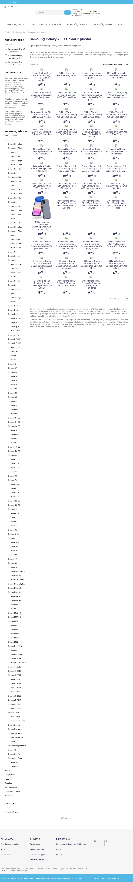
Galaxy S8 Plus (14, 281)
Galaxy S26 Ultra (15, 144)
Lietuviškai (12, 2)
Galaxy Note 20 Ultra (16, 571)
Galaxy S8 (12, 285)
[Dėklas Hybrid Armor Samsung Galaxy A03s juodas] (91, 69)
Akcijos (3, 849)
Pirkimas (35, 839)
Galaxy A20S (13, 542)
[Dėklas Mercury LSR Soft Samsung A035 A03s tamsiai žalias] (66, 163)
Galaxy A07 (12, 368)
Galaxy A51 (12, 522)
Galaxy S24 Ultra (15, 177)
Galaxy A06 (12, 389)
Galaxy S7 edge (14, 289)
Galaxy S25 (13, 173)
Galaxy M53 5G (14, 613)
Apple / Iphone (11, 136)
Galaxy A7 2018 (14, 667)
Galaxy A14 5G (14, 430)
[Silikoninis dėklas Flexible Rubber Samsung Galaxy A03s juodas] (41, 277)
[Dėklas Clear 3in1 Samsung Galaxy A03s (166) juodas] (66, 145)
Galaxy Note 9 (14, 592)
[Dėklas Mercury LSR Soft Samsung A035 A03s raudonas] (41, 180)
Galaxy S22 (13, 219)
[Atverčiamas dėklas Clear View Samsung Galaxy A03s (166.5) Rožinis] (116, 197)
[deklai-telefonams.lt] (11, 12)
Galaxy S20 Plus (15, 248)
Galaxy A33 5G (14, 455)
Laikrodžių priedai (102, 24)
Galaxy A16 (12, 385)
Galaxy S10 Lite (14, 264)
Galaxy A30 (12, 563)
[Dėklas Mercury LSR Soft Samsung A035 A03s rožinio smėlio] (91, 163)
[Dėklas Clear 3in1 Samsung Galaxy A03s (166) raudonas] (41, 145)
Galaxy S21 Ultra (15, 227)
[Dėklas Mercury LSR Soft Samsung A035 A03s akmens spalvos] (91, 180)
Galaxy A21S (13, 534)
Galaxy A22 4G (14, 505)
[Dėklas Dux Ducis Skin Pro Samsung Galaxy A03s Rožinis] (116, 238)
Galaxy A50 (12, 555)
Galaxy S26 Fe (14, 754)
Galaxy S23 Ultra (15, 194)
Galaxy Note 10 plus (16, 584)
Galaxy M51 (13, 621)
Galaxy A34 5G (14, 422)
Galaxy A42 (12, 488)
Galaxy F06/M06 (15, 654)
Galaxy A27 (12, 750)
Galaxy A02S (13, 513)
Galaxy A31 (12, 530)
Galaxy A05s (13, 410)
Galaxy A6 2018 (14, 671)
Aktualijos (7, 839)
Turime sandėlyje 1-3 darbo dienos (16, 50)
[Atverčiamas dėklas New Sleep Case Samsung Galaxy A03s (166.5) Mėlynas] (41, 238)
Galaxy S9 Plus (14, 273)
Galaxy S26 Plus (15, 148)
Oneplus (8, 783)
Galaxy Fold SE (14, 306)
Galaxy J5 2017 (14, 700)
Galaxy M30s (13, 638)
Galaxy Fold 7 (13, 310)
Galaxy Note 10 (14, 588)
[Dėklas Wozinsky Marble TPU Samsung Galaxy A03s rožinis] (116, 109)
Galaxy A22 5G (14, 501)
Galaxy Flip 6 (13, 327)
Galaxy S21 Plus (15, 231)
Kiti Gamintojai (11, 787)
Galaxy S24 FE (14, 190)
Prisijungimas (119, 12)
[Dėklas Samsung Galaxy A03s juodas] (66, 69)
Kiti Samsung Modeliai (17, 746)
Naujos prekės (6, 854)
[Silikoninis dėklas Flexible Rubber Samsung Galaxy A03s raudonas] (66, 258)
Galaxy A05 (12, 414)
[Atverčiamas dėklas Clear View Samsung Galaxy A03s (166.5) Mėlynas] (91, 197)
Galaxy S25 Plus (15, 169)
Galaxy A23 (12, 459)
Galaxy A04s (13, 434)
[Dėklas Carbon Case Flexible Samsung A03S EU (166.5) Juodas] (41, 69)
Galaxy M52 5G (14, 617)
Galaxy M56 (13, 609)
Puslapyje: (112, 299)
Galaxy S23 (13, 202)
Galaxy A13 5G (14, 463)
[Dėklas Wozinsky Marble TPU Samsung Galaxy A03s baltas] (91, 109)
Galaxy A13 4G (14, 468)
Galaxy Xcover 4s (15, 733)
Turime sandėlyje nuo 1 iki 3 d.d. (15, 56)
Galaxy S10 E (13, 268)
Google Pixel (10, 775)
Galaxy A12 (12, 509)
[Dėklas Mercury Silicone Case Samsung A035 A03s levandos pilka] (41, 208)
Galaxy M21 (13, 642)
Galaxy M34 (13, 629)
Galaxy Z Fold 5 (14, 331)
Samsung (31, 32)
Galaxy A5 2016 (14, 679)
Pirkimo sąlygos (11, 812)
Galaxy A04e (13, 439)
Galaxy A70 (12, 551)
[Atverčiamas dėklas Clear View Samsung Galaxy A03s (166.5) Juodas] (66, 197)
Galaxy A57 (12, 356)
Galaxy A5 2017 (14, 675)
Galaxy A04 (12, 443)
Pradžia (8, 32)
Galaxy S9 (12, 277)
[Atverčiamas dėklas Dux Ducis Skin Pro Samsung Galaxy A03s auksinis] (41, 258)
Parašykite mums (77, 10)
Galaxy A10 (12, 567)
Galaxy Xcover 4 (15, 729)
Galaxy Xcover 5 (15, 725)
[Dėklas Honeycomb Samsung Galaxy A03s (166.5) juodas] (116, 69)
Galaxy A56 (12, 372)
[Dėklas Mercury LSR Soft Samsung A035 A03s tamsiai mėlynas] (116, 163)
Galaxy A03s (13, 472)
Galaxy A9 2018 (14, 659)
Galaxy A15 (12, 405)
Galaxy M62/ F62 (15, 600)
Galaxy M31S (13, 634)
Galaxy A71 (12, 517)
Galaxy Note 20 (14, 576)
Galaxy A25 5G (14, 401)
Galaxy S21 (13, 235)
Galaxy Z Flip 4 (14, 347)
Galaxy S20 (13, 252)
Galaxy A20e (13, 546)
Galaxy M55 (13, 605)
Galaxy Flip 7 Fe (15, 318)
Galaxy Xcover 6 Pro (16, 721)
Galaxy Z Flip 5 (14, 335)
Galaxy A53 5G (14, 451)
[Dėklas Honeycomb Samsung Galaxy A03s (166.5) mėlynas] (41, 89)
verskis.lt (115, 878)
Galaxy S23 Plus (15, 198)
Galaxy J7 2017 (14, 688)
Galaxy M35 (13, 625)
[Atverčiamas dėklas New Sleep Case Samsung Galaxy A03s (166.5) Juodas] (66, 238)
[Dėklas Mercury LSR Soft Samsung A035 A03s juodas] (66, 180)
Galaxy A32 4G (14, 497)
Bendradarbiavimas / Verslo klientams (71, 844)
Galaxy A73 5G (14, 447)
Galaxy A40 (12, 559)
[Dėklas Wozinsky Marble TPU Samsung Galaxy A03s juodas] (66, 109)
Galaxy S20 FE (14, 239)
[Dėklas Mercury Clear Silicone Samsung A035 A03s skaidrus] (66, 89)
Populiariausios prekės (10, 844)
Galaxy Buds (13, 742)
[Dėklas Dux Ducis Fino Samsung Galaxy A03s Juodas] (91, 145)
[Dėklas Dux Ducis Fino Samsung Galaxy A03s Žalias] (41, 163)
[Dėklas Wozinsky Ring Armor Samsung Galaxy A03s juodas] (116, 89)
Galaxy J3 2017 (14, 704)
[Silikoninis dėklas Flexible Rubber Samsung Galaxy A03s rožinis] (91, 258)
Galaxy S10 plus (14, 256)
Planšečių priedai (77, 24)
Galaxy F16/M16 (15, 646)
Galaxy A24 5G (14, 426)
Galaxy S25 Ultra (15, 165)
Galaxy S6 (12, 302)
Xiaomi (7, 771)
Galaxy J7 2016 (14, 692)
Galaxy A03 (12, 476)
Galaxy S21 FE (14, 223)
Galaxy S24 (13, 185)
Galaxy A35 (12, 397)
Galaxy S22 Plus (15, 214)
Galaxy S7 (12, 293)
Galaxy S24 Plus (15, 181)
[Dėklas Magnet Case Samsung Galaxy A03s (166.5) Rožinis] (66, 126)
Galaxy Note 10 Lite (16, 580)
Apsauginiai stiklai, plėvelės (45, 24)
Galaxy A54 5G (14, 418)
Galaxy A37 (12, 360)
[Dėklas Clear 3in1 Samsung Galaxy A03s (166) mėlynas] (116, 126)
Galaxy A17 (12, 364)
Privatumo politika (37, 860)
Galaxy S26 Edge (15, 758)
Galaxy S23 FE (14, 206)
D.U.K (7, 808)
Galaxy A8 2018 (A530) (17, 663)
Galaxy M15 (13, 650)
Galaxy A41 (12, 526)
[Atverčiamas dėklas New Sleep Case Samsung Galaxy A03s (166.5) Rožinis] (91, 238)
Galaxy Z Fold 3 (14, 343)
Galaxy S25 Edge (15, 161)
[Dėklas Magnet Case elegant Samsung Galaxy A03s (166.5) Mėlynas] (91, 126)
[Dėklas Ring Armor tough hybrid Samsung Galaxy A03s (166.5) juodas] (91, 89)
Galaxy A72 (12, 480)
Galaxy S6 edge (14, 297)
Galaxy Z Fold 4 (14, 339)
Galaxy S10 (13, 260)
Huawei (8, 779)
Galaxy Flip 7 (13, 322)
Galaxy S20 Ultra (15, 244)
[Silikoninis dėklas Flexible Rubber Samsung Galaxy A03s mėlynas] (116, 258)
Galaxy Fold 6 (13, 314)
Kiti (120, 24)
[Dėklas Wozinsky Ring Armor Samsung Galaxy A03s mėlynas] (41, 109)
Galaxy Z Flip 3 (14, 351)
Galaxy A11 (12, 538)
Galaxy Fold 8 (13, 766)
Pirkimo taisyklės (37, 849)
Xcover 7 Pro (13, 712)
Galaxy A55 (12, 393)
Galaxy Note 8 (14, 596)
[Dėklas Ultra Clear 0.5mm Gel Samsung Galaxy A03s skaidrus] (41, 126)
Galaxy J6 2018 (14, 696)
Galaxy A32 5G (14, 493)
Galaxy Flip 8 (13, 762)
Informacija (63, 839)
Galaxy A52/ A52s (15, 484)
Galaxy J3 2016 (14, 708)
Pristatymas (9, 45)
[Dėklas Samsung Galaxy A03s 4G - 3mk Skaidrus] (116, 180)
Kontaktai (60, 854)
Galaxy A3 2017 (14, 683)
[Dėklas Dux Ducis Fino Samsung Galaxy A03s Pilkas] (116, 145)
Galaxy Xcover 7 (15, 717)
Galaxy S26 (13, 152)
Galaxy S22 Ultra (15, 210)
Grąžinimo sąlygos (37, 854)
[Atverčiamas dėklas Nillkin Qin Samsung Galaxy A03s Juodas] (66, 277)
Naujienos (9, 795)
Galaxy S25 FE (14, 156)
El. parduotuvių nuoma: (103, 878)
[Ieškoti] (67, 12)
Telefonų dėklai (16, 24)
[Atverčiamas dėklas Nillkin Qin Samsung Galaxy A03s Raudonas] (91, 277)
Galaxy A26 (12, 380)
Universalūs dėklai (12, 791)
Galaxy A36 (12, 376)
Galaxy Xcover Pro (15, 737)
